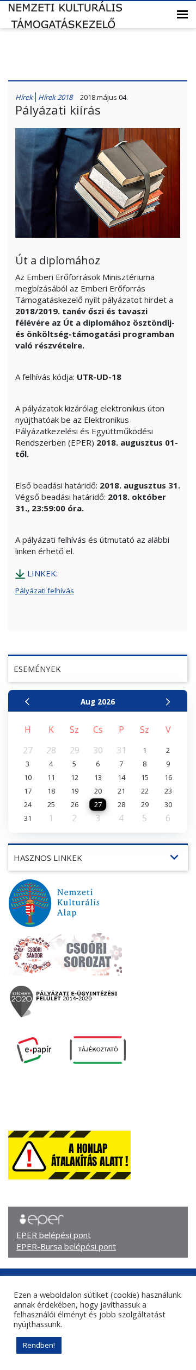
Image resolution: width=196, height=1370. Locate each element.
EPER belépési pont (53, 1234)
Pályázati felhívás (44, 590)
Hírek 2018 (55, 97)
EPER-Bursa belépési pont (66, 1246)
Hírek (24, 97)
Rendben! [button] (39, 1345)
